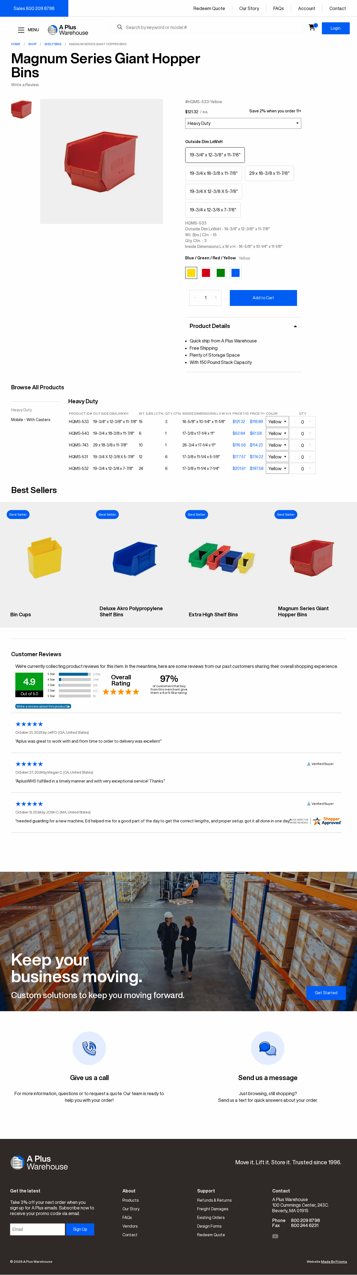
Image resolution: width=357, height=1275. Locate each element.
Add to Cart (263, 298)
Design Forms (209, 1226)
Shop (32, 43)
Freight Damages (212, 1209)
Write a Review (25, 85)
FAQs (278, 8)
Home (15, 43)
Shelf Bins (52, 43)
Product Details (210, 326)
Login (336, 28)
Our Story (249, 8)
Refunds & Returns (214, 1200)
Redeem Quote (209, 8)
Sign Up (80, 1229)
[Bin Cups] (44, 603)
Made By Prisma (334, 1261)
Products (130, 1200)
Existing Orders (211, 1218)
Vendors (130, 1226)
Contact (337, 8)
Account (306, 8)
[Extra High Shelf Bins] (223, 603)
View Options (44, 619)
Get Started (326, 993)
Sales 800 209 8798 (34, 8)
